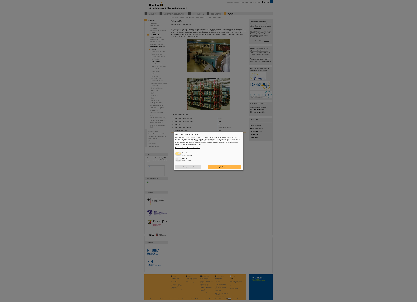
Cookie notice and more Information (187, 148)
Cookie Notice (198, 139)
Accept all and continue (224, 167)
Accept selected (188, 167)
